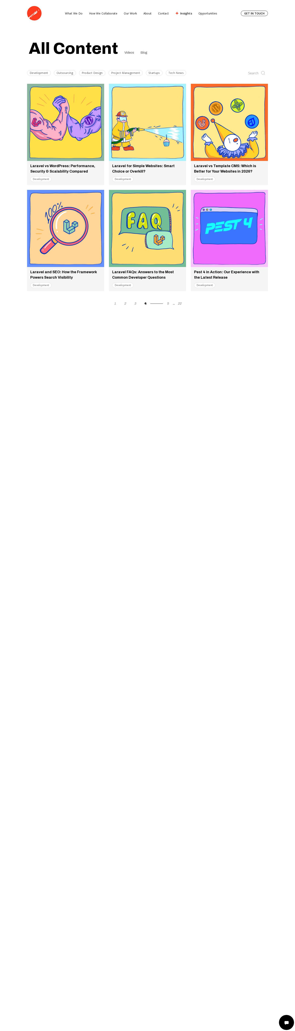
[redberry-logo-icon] (34, 13)
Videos (129, 52)
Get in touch (254, 13)
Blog (143, 52)
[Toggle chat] (286, 1022)
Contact (163, 13)
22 (180, 303)
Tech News (176, 73)
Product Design (92, 73)
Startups (154, 73)
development (41, 179)
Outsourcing (65, 73)
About (147, 13)
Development (39, 73)
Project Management (125, 73)
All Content (73, 48)
